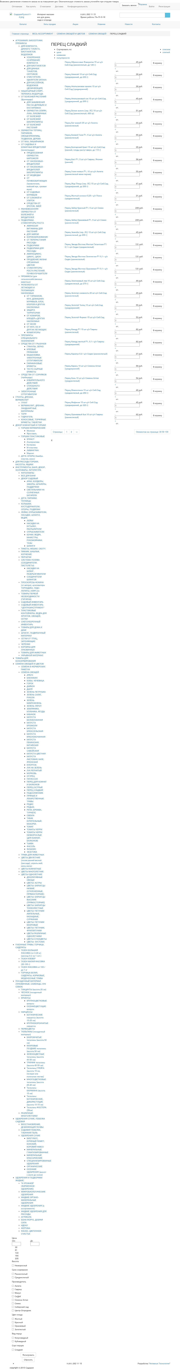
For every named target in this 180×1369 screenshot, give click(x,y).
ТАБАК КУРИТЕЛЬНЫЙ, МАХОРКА (34, 821)
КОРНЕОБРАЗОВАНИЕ (37, 236)
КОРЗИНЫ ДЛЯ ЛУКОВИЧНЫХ (28, 648)
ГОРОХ (30, 683)
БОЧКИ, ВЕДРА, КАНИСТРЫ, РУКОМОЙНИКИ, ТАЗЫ (34, 538)
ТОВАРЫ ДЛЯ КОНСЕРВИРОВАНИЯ (25, 659)
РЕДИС (30, 804)
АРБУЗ (30, 674)
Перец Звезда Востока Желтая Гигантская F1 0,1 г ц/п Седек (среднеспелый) (86, 245)
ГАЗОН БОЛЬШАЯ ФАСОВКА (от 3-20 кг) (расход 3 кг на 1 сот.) (31, 953)
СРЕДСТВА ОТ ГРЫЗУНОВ (33, 343)
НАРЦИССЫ (26, 1011)
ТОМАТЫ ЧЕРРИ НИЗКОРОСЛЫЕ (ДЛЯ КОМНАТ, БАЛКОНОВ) (34, 836)
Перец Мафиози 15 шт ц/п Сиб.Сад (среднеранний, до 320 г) (81, 403)
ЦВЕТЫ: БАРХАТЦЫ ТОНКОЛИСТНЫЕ (36, 906)
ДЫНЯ (29, 689)
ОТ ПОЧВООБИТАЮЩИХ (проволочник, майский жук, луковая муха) (37, 183)
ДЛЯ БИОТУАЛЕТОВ (36, 65)
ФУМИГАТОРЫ (33, 332)
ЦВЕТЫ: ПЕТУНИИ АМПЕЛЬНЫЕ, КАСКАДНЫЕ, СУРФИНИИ (35, 915)
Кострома (31, 444)
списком (166, 49)
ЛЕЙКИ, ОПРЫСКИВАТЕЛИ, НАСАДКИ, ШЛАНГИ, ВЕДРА (34, 515)
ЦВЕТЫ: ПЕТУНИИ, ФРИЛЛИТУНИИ (36, 929)
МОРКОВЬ (31, 773)
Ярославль (32, 433)
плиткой (166, 52)
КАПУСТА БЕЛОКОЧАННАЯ (35, 718)
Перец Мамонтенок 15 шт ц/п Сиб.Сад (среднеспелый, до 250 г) (82, 391)
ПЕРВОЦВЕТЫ (28, 1028)
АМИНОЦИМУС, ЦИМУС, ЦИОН (34, 255)
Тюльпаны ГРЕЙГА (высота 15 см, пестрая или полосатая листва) (35, 1072)
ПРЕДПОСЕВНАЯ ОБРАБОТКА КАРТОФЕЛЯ (35, 155)
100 (166, 431)
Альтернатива (33, 441)
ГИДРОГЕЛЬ (27, 416)
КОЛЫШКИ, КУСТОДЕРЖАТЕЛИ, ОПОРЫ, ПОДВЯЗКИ (30, 506)
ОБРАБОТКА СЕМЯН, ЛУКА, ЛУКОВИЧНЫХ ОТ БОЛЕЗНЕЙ (37, 113)
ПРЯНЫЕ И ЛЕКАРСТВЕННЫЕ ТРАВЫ (35, 798)
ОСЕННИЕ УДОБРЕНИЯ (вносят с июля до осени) (36, 1172)
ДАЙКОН (31, 686)
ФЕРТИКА (25, 1228)
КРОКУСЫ (26, 997)
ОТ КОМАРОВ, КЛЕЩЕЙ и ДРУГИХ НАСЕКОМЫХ (36, 318)
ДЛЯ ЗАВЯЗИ (33, 234)
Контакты (156, 24)
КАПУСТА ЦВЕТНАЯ (36, 753)
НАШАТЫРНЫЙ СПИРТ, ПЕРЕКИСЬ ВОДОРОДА (32, 92)
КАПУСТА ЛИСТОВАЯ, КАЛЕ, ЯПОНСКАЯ (35, 759)
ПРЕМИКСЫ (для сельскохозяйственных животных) (31, 279)
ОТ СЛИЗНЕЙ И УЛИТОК (34, 199)
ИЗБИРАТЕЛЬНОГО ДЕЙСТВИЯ (36, 381)
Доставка (59, 6)
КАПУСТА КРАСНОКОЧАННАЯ (36, 735)
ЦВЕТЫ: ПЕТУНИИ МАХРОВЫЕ (35, 923)
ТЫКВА (30, 843)
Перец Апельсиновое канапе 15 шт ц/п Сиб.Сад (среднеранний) (83, 87)
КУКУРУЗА (31, 764)
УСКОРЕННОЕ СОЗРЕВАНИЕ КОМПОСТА (33, 60)
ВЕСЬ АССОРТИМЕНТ (42, 33)
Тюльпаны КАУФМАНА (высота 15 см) (36, 1090)
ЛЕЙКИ (30, 520)
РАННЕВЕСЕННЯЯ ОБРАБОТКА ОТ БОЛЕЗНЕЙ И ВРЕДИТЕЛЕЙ (29, 213)
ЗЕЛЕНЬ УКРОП (34, 705)
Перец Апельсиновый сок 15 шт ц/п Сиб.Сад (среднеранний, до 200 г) (85, 100)
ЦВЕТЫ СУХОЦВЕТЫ (37, 938)
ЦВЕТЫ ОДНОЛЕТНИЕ (31, 874)
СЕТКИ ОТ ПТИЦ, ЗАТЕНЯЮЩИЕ (29, 640)
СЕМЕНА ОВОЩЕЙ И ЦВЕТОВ (71, 33)
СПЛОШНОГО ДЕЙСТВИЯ (33, 387)
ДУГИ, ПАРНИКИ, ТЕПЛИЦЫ (29, 499)
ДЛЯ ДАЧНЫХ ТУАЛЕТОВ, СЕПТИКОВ (33, 71)
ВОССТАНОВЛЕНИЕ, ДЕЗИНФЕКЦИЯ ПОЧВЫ (32, 1125)
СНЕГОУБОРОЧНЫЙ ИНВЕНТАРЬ (30, 623)
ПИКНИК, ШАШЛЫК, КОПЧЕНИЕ (30, 553)
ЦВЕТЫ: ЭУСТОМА (35, 941)
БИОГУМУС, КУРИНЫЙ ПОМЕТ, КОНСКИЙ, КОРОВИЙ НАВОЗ (36, 1142)
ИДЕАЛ (24, 1225)
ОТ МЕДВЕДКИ (34, 175)
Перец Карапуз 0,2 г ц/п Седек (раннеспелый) (86, 353)
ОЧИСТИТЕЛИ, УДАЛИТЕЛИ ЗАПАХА (36, 78)
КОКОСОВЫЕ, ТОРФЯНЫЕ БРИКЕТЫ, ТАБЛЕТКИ (33, 421)
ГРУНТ (24, 402)
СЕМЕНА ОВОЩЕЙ (97, 33)
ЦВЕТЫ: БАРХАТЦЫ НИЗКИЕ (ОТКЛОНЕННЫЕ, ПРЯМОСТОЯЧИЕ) (36, 889)
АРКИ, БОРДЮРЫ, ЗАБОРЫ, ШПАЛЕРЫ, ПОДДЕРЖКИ (37, 484)
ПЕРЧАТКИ (26, 557)
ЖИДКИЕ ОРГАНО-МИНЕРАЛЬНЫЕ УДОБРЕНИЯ (30, 1200)
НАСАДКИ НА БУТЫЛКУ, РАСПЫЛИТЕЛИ (34, 526)
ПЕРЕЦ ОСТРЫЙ (34, 787)
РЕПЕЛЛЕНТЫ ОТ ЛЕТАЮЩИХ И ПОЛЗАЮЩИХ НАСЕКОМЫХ (29, 288)
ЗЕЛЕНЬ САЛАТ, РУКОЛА (34, 696)
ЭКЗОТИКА (32, 851)
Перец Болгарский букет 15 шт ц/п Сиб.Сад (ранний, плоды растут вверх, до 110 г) (85, 148)
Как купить (31, 6)
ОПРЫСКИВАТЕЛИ (35, 531)
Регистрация (164, 6)
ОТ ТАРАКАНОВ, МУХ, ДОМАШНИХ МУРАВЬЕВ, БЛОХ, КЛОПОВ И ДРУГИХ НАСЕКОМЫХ (36, 301)
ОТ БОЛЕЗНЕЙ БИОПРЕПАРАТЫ (35, 120)
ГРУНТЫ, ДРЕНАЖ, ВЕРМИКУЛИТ (24, 398)
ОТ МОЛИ (31, 323)
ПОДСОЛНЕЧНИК (35, 792)
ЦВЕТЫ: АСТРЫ (34, 882)
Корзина (143, 4)
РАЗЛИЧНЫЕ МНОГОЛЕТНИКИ (29, 1114)
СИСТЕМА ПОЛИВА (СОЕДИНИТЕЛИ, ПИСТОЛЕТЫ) (30, 562)
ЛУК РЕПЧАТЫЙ (34, 770)
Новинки (101, 24)
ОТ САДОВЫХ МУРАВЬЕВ (33, 193)
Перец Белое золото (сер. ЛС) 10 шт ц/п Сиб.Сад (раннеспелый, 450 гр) (83, 112)
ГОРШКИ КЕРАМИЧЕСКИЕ (33, 427)
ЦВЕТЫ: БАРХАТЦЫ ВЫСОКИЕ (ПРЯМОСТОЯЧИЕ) (36, 899)
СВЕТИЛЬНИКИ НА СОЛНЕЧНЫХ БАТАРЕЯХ (35, 492)
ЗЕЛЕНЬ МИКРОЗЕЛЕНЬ (34, 701)
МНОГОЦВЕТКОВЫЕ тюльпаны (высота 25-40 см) (36, 1082)
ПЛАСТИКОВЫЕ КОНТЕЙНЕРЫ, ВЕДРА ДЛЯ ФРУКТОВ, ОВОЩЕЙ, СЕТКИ (34, 614)
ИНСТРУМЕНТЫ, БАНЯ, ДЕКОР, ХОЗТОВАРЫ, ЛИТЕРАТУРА (30, 468)
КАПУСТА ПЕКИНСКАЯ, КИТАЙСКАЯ (33, 742)
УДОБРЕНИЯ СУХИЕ (30, 1135)
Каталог (23, 24)
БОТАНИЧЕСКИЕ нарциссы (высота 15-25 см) (35, 1017)
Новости (128, 24)
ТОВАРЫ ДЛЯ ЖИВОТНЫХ (33, 652)
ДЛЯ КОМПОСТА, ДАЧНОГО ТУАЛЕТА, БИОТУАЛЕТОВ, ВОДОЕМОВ (30, 50)
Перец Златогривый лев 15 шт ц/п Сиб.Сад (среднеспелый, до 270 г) (84, 282)
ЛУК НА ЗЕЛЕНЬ (34, 767)
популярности (63, 57)
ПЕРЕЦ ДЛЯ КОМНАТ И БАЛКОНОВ (37, 783)
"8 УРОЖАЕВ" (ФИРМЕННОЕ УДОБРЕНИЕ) (28, 1186)
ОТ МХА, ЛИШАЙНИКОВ (32, 141)
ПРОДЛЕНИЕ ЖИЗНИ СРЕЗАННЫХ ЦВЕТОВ (37, 262)
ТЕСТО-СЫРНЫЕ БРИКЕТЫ (35, 370)
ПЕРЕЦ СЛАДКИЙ (35, 790)
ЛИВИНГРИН (33, 450)
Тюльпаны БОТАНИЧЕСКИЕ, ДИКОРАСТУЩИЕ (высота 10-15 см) (35, 1100)
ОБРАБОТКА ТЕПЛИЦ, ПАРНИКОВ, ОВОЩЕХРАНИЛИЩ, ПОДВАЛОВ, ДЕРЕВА (31, 134)
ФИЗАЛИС (31, 849)
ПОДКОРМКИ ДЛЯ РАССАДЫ (35, 249)
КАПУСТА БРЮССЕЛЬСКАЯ (35, 729)
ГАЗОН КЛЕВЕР (28, 958)
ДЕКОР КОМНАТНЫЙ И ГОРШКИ (30, 425)
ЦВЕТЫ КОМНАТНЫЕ (31, 868)
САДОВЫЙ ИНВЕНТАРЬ (32, 601)
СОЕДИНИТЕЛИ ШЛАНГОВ (34, 578)
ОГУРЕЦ (31, 776)
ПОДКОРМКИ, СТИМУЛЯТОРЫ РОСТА (32, 221)
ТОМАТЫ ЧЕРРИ (34, 829)
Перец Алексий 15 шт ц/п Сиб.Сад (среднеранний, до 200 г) (80, 75)
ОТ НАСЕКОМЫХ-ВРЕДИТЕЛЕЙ (35, 162)
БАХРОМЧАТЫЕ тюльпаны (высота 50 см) (37, 1040)
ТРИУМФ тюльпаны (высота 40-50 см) (36, 1064)
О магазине (45, 6)
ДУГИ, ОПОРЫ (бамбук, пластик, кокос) (32, 457)
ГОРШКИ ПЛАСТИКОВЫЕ (33, 436)
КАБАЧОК (31, 714)
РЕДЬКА (30, 806)
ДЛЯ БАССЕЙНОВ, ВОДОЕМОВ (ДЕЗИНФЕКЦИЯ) (35, 85)
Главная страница (20, 33)
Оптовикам (17, 6)
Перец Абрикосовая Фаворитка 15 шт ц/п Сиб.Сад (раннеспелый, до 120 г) (84, 63)
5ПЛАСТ (30, 439)
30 (160, 431)
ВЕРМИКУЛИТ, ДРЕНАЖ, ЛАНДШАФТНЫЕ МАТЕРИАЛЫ (32, 408)
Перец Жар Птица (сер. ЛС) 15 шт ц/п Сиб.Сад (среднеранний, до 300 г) (86, 185)
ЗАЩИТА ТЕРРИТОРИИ (33, 311)
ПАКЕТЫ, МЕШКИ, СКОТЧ (33, 548)
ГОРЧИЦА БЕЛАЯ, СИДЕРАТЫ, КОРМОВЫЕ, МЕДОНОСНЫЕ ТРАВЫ (33, 975)
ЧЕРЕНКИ (25, 644)
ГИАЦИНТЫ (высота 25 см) (33, 989)
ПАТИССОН (32, 778)
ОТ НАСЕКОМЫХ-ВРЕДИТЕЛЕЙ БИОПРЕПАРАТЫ (35, 169)
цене (59, 52)
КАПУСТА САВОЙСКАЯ (33, 749)
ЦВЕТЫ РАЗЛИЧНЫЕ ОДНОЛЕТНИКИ (36, 934)
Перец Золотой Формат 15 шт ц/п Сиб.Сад (84, 317)
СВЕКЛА (30, 815)
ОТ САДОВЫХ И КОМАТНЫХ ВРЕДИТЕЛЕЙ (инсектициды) (33, 147)
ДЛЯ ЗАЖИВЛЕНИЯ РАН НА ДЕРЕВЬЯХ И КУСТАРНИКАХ (36, 105)
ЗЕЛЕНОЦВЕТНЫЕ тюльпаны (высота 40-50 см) (35, 1057)
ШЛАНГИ (31, 545)
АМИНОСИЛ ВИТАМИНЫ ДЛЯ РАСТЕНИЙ (35, 228)
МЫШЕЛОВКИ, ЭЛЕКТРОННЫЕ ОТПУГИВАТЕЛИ (34, 357)
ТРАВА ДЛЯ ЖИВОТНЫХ (32, 854)
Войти (151, 6)
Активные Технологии (159, 1363)
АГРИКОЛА (26, 1216)
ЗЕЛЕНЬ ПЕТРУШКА (36, 691)
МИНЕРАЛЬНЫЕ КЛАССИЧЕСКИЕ (34, 1156)
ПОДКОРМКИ (33, 245)
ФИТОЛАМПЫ (27, 472)
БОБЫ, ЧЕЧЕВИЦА (35, 680)
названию (61, 54)
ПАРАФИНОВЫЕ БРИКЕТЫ (34, 364)
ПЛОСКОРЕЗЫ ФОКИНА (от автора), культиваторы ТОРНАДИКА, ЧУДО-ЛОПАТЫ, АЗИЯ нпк (33, 586)
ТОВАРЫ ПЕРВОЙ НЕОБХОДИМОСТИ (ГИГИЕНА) (30, 596)
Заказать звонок (129, 5)
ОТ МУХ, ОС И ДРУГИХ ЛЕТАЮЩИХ (36, 328)
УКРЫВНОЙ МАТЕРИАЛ (32, 655)
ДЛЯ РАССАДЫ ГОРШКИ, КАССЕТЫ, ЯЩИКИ (27, 463)
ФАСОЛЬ (31, 846)
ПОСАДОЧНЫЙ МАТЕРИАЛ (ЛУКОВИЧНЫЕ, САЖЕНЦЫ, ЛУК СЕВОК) (30, 984)
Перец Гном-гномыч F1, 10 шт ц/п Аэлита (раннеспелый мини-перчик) (84, 172)
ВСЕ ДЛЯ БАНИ (28, 475)
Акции (75, 24)
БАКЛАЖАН (32, 677)
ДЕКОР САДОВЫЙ (29, 478)
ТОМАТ (30, 826)
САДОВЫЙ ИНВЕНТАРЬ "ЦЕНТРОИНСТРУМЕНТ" (32, 606)
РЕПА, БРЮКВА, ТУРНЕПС (34, 811)
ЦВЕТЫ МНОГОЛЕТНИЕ (32, 871)
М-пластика (32, 447)
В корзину (157, 62)
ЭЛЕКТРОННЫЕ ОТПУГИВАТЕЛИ (29, 392)
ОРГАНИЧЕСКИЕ (34, 1166)
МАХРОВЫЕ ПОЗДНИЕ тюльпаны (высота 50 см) (36, 1048)
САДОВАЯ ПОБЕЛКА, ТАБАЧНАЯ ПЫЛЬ (31, 1131)
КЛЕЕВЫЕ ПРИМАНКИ (32, 350)
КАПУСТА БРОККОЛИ (32, 724)
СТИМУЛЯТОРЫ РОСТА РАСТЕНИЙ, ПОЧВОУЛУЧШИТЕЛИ (37, 270)
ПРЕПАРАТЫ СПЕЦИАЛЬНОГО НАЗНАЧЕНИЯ (29, 338)
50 (163, 431)
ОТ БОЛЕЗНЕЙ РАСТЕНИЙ (34, 126)
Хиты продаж (50, 24)
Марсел (30, 453)
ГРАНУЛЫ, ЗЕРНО (35, 346)
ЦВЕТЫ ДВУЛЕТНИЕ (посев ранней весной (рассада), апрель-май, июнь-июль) (32, 861)
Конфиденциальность (78, 6)
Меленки (31, 430)
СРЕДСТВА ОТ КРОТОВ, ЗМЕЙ (34, 204)
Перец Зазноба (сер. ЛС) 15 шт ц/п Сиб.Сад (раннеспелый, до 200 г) (85, 233)
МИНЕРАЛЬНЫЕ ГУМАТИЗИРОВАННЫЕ (37, 1151)
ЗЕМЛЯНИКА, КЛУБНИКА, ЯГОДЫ (36, 710)
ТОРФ (24, 413)
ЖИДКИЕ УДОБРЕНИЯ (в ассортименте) (32, 1207)
